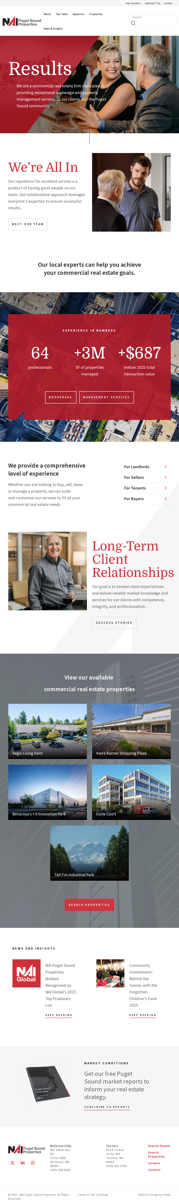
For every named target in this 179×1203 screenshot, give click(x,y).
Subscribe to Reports (107, 1106)
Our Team (61, 14)
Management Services (106, 397)
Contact (154, 1170)
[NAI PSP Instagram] (32, 1163)
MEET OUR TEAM (28, 224)
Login (168, 3)
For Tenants (135, 488)
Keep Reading (59, 1015)
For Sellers (134, 477)
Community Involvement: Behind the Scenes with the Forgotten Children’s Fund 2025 (143, 985)
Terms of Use (86, 1194)
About (47, 14)
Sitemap (103, 1194)
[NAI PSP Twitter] (12, 1163)
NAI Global (135, 3)
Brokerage (60, 397)
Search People (159, 1146)
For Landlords (136, 466)
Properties (95, 14)
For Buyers (134, 498)
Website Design (148, 1194)
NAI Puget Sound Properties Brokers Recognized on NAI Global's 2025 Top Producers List (60, 985)
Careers (154, 1163)
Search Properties (89, 905)
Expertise (78, 14)
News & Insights (53, 28)
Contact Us (153, 3)
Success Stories (114, 623)
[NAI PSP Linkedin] (22, 1163)
